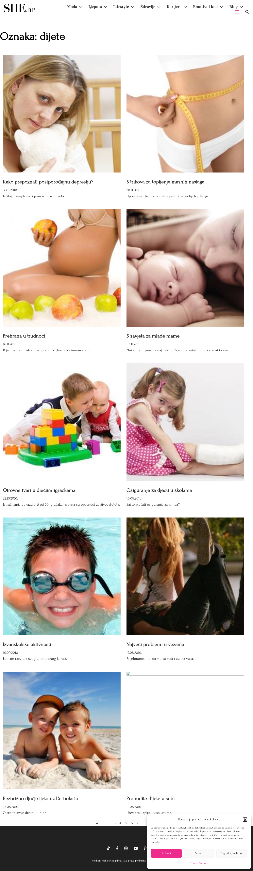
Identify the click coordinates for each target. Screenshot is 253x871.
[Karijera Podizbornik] (185, 7)
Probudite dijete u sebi (150, 798)
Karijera (174, 7)
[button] (245, 820)
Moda (72, 7)
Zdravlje (147, 7)
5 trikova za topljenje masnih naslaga (165, 182)
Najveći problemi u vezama (155, 644)
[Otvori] (247, 12)
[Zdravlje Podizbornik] (159, 7)
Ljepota (95, 7)
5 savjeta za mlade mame (153, 336)
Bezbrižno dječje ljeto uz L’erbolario (40, 798)
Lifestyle (121, 7)
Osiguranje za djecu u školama (159, 490)
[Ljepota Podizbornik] (105, 7)
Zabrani (199, 853)
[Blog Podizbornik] (241, 7)
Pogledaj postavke (232, 853)
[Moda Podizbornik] (81, 7)
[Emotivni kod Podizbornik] (221, 7)
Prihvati (166, 853)
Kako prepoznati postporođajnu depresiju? (48, 182)
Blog (233, 7)
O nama (193, 863)
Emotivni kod (205, 7)
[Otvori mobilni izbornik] (237, 11)
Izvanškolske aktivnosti (27, 644)
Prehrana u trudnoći (24, 336)
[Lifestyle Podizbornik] (132, 7)
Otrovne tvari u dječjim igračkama (39, 490)
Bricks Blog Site (126, 836)
